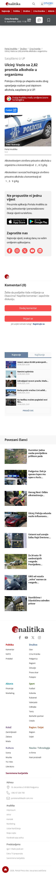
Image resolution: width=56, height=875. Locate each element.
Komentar (10, 649)
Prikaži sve (28, 410)
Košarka (32, 693)
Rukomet (33, 697)
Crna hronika (39, 11)
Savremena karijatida (17, 773)
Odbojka (32, 707)
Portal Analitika (11, 48)
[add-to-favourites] (49, 20)
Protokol (9, 658)
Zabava (9, 736)
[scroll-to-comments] (39, 20)
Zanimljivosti (11, 732)
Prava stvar (33, 672)
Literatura (10, 766)
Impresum (11, 810)
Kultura (10, 748)
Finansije (9, 688)
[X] (24, 250)
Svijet (31, 736)
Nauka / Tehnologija (39, 748)
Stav (31, 649)
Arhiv (9, 814)
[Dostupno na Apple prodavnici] (17, 221)
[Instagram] (17, 250)
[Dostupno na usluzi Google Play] (38, 221)
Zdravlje (32, 668)
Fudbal (32, 688)
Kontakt (10, 819)
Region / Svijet (36, 727)
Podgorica (33, 658)
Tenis (31, 711)
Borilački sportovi (36, 716)
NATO (8, 654)
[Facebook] (9, 250)
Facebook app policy (15, 837)
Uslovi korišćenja (14, 828)
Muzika (9, 757)
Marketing (10, 693)
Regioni (32, 663)
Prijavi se (28, 318)
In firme (32, 752)
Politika (16, 11)
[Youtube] (32, 250)
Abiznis (51, 11)
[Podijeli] (29, 20)
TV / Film (9, 762)
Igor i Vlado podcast (15, 849)
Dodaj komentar (28, 308)
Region (32, 732)
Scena (8, 752)
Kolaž (8, 727)
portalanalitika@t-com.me (22, 798)
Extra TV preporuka (15, 853)
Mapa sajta (11, 833)
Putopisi (32, 677)
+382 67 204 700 (18, 793)
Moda (8, 741)
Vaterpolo (33, 702)
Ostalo (32, 721)
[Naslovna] (5, 869)
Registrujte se (39, 324)
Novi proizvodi (35, 757)
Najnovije (6, 11)
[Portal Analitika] (13, 4)
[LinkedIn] (40, 250)
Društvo (26, 11)
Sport (32, 684)
